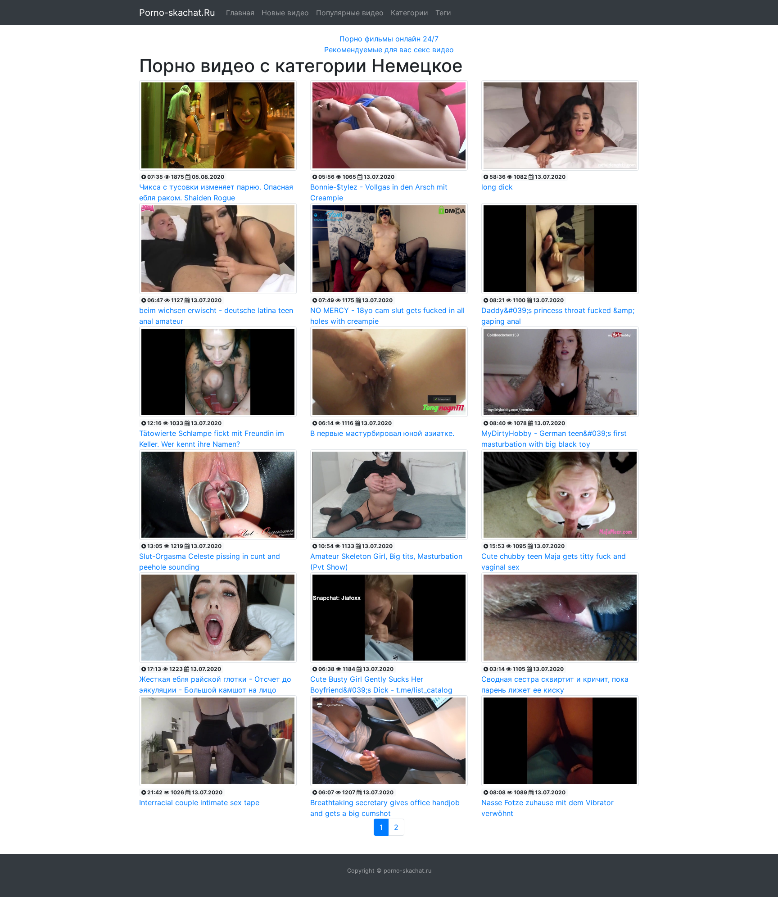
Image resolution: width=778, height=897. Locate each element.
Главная (240, 12)
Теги (443, 12)
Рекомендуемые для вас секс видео (389, 49)
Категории (409, 12)
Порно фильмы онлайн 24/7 (389, 38)
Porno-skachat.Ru (177, 12)
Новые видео (285, 12)
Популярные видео (350, 12)
